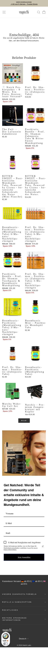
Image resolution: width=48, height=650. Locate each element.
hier (10, 41)
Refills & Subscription (17, 602)
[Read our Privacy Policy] (42, 546)
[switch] (5, 643)
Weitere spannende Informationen (14, 619)
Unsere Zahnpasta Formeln (19, 594)
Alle (24, 420)
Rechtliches (10, 610)
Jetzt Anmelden (24, 557)
